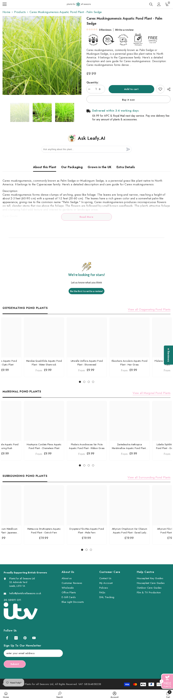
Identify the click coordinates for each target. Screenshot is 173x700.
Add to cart (130, 89)
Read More (86, 217)
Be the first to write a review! (86, 291)
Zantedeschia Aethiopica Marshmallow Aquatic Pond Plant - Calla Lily (129, 446)
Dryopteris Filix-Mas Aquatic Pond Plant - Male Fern (86, 530)
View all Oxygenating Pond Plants (149, 309)
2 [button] (84, 382)
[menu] (5, 4)
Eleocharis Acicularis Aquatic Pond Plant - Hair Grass (129, 362)
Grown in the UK (99, 167)
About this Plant (44, 167)
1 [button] (80, 382)
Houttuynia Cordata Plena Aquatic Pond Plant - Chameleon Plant (44, 446)
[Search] (151, 4)
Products (20, 12)
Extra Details (126, 167)
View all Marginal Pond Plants (151, 393)
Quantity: (92, 82)
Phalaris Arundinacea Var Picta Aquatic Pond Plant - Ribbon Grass (86, 446)
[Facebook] (7, 638)
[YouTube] (34, 638)
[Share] (167, 89)
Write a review (124, 29)
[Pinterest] (25, 638)
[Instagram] (16, 638)
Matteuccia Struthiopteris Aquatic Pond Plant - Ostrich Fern (44, 530)
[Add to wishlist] (160, 89)
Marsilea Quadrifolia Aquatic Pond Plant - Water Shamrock (44, 362)
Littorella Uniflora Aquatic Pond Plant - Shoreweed (87, 362)
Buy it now (128, 99)
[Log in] (159, 4)
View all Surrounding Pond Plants (149, 477)
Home (6, 12)
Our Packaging (72, 167)
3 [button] (89, 382)
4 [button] (93, 382)
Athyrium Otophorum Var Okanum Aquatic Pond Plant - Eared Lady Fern (129, 530)
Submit (14, 664)
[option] (42, 55)
